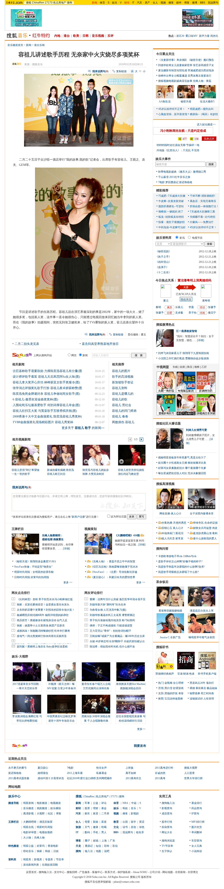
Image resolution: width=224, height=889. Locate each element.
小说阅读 (196, 851)
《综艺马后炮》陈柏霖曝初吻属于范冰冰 (114, 566)
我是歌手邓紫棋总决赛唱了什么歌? (178, 571)
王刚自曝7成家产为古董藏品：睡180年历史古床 (117, 636)
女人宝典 (196, 845)
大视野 (41, 813)
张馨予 (160, 312)
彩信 (115, 845)
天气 (87, 827)
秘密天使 (186, 101)
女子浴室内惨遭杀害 (202, 513)
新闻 (28, 45)
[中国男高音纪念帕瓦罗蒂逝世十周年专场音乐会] (61, 704)
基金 (104, 808)
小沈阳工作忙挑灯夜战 (171, 358)
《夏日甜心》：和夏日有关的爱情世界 (113, 577)
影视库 (38, 859)
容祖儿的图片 (121, 371)
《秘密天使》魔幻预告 (201, 59)
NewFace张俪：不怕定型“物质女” (33, 566)
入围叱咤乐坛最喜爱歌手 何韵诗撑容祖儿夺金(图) (46, 405)
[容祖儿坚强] (25, 455)
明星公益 (28, 845)
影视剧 (135, 813)
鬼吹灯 (210, 682)
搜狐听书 (162, 647)
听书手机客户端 (207, 673)
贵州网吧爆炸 (104, 778)
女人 (155, 2)
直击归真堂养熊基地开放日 (100, 343)
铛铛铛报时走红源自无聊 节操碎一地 (178, 145)
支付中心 (59, 872)
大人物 (27, 837)
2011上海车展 (75, 773)
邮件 (179, 2)
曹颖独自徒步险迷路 (197, 358)
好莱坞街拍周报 (40, 577)
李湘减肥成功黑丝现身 (201, 70)
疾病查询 (167, 827)
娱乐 (114, 2)
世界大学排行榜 (193, 778)
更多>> (141, 729)
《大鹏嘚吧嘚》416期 (127, 535)
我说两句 (213, 2)
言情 (160, 688)
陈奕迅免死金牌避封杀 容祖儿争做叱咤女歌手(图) (46, 393)
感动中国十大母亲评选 (51, 778)
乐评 (110, 35)
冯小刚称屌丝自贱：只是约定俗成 (183, 130)
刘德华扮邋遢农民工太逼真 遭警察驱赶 (112, 615)
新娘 (95, 821)
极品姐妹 (212, 688)
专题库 (49, 859)
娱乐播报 (55, 808)
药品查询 (196, 808)
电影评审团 (29, 832)
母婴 (87, 821)
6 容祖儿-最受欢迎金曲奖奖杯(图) (35, 399)
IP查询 (195, 813)
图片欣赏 (196, 827)
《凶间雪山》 (163, 261)
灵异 (160, 693)
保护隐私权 (124, 872)
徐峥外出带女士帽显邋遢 (172, 75)
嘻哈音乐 (28, 851)
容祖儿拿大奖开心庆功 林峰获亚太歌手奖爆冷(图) (46, 382)
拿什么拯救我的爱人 (205, 538)
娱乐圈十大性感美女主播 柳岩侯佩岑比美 (182, 462)
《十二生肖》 (163, 272)
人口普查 (189, 773)
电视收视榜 (45, 832)
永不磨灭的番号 (17, 767)
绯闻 (202, 312)
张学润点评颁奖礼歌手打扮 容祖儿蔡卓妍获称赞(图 (47, 388)
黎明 (158, 307)
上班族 (129, 767)
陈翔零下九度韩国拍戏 (196, 353)
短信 (98, 845)
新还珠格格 (185, 182)
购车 (87, 813)
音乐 (133, 808)
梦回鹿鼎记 (171, 182)
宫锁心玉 (167, 528)
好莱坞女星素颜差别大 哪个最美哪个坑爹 (182, 468)
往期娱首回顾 (50, 864)
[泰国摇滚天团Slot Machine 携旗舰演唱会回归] (130, 671)
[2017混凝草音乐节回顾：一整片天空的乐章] (27, 671)
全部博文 (193, 872)
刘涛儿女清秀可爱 (196, 429)
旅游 (78, 827)
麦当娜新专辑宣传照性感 (172, 70)
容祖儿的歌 (119, 399)
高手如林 (131, 773)
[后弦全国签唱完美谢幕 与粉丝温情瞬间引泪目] (130, 704)
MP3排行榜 (198, 821)
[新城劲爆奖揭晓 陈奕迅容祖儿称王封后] (60, 455)
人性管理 (208, 698)
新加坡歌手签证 (122, 382)
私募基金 (101, 773)
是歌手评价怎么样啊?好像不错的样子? (180, 561)
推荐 (160, 698)
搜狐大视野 (190, 767)
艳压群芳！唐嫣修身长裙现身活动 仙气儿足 (42, 620)
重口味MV (192, 35)
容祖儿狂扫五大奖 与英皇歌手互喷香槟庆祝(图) (45, 410)
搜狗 (69, 2)
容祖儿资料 (119, 388)
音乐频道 (28, 808)
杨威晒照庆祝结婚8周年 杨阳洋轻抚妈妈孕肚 (43, 615)
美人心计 (178, 528)
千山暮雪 (163, 177)
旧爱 (169, 312)
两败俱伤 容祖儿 (123, 422)
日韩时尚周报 (22, 577)
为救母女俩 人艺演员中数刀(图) (108, 609)
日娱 (56, 851)
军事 (87, 803)
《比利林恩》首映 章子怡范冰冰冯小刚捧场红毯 (45, 599)
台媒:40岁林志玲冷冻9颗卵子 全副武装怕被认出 (117, 641)
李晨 (191, 307)
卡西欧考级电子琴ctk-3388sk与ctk (177, 556)
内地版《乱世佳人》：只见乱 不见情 (178, 150)
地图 (98, 851)
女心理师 (178, 682)
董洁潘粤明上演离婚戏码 (194, 280)
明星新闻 (28, 803)
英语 (141, 821)
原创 (133, 827)
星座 (104, 821)
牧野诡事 (195, 693)
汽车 (139, 2)
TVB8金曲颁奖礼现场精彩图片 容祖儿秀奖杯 (43, 422)
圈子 (87, 840)
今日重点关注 (165, 54)
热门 (160, 682)
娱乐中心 (14, 796)
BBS (202, 2)
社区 (50, 813)
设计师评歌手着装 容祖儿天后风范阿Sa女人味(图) (46, 376)
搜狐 (28, 2)
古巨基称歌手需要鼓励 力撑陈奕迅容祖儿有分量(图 (47, 371)
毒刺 (214, 533)
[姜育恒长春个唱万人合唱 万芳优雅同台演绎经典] (96, 671)
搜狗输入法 (168, 803)
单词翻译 (196, 832)
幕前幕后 (201, 688)
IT (133, 2)
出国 (125, 821)
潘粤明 (206, 300)
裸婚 (192, 688)
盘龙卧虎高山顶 (202, 533)
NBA (125, 803)
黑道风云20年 (197, 682)
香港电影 (53, 845)
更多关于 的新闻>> (83, 428)
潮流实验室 (45, 821)
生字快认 (167, 851)
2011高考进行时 (164, 767)
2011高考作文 (133, 778)
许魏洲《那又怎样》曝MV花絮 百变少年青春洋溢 (61, 688)
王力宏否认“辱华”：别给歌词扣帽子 (110, 630)
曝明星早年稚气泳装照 (202, 637)
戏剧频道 (42, 808)
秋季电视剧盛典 (167, 171)
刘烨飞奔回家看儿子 (170, 353)
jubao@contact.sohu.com (127, 881)
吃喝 (104, 827)
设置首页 (31, 872)
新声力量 (204, 35)
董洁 (165, 300)
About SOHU (140, 872)
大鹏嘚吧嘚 (29, 821)
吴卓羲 (179, 312)
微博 (194, 2)
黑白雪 (168, 688)
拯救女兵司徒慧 (202, 528)
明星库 (27, 859)
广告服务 (84, 872)
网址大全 (167, 832)
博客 (186, 2)
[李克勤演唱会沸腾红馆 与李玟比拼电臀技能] (27, 704)
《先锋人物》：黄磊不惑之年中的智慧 (113, 561)
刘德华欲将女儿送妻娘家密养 (175, 65)
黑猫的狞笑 (171, 693)
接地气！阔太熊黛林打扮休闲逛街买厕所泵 (42, 636)
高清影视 (28, 813)
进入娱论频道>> (206, 124)
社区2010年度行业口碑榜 (81, 778)
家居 (95, 813)
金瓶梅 (168, 682)
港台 (67, 35)
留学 (133, 821)
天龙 (78, 845)
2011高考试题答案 (18, 778)
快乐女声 (101, 767)
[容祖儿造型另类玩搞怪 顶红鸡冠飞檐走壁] (131, 455)
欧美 (76, 35)
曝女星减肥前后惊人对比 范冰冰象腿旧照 (182, 473)
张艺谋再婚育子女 (203, 65)
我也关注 (186, 299)
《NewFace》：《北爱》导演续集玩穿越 (114, 571)
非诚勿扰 (160, 773)
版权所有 (146, 876)
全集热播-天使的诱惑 (174, 522)
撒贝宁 (212, 312)
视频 (163, 2)
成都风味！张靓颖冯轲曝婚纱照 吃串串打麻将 (43, 630)
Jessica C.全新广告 (170, 637)
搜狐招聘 (72, 872)
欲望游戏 (178, 688)
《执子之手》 (163, 256)
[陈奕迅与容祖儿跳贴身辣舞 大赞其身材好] (96, 455)
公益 (95, 803)
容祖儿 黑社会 (121, 405)
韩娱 (47, 851)
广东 (112, 840)
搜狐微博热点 (165, 324)
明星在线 (28, 827)
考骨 (181, 693)
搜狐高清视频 (165, 484)
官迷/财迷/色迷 (185, 673)
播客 (171, 2)
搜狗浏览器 (168, 840)
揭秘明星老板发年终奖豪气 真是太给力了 (182, 457)
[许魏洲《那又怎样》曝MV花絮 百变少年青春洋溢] (61, 671)
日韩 (85, 35)
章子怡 (192, 312)
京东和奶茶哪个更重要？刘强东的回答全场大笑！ (46, 609)
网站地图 (167, 872)
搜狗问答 (162, 548)
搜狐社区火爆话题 (168, 423)
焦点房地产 (59, 2)
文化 (116, 827)
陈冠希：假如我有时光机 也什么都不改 (112, 646)
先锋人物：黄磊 (202, 80)
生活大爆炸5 (207, 101)
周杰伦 (214, 35)
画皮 (214, 528)
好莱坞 (41, 845)
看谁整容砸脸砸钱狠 (170, 610)
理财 (95, 808)
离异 (169, 307)
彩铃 (106, 845)
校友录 (140, 832)
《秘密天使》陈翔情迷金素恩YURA (35, 561)
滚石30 (180, 35)
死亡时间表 (207, 693)
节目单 (60, 859)
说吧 (106, 851)
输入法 (89, 851)
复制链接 (121, 71)
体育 (102, 2)
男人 (104, 832)
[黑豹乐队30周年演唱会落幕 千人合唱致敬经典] (96, 704)
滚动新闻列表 (31, 864)
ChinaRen (38, 2)
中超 (133, 803)
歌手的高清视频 (122, 376)
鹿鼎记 (89, 845)
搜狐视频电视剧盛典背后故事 (175, 80)
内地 (57, 35)
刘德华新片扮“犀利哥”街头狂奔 (108, 604)
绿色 (141, 827)
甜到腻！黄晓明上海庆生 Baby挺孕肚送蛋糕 (42, 646)
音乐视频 (98, 35)
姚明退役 (43, 773)
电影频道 (42, 803)
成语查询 (167, 813)
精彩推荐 (162, 190)
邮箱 (95, 840)
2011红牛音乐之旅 (179, 177)
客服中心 (97, 872)
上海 (104, 840)
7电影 (161, 182)
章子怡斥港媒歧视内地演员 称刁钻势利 (112, 620)
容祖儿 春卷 (120, 416)
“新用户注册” (78, 516)
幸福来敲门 (168, 533)
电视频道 (55, 803)
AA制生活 (165, 101)
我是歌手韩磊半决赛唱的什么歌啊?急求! (181, 566)
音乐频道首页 (15, 45)
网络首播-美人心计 (170, 513)
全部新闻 (180, 872)
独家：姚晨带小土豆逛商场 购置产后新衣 (41, 625)
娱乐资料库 (164, 237)
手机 (95, 832)
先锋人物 (39, 837)
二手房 (105, 813)
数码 (87, 832)
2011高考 (160, 778)
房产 (147, 2)
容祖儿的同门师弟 (124, 410)
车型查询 (196, 840)
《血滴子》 (162, 267)
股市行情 (167, 821)
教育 (116, 821)
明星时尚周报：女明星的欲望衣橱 (34, 571)
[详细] (66, 548)
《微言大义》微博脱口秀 (191, 171)
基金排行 (196, 803)
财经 (78, 808)
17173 (48, 2)
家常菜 (179, 538)
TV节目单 (167, 845)
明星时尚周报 (44, 827)
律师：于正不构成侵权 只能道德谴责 (111, 625)
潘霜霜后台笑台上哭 (202, 610)
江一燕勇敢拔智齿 (186, 331)
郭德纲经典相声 (165, 673)
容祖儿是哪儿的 (122, 393)
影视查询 (167, 808)
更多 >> (67, 582)
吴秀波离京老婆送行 (199, 75)
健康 (95, 827)
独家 (39, 851)
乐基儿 (179, 307)
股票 (87, 808)
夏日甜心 (43, 767)
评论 (104, 803)
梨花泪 (179, 533)
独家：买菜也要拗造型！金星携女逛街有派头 (43, 604)
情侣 (202, 307)
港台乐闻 (39, 45)
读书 (125, 827)
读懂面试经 (196, 698)
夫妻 (186, 287)
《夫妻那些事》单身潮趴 (172, 59)
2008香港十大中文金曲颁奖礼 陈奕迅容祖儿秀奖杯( (47, 416)
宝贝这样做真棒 (173, 698)
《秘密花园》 (163, 251)
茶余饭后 (162, 582)
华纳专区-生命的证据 (205, 522)
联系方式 (110, 872)
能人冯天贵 (168, 538)
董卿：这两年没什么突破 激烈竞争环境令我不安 (117, 599)
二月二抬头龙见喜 (27, 343)
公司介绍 (155, 872)
